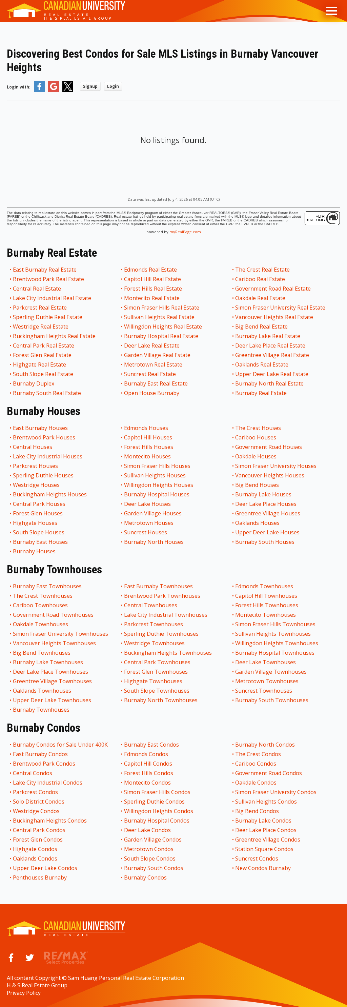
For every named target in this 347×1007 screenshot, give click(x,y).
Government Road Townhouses (54, 615)
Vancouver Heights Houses (270, 475)
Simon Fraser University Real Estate (280, 307)
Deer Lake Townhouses (266, 662)
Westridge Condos (37, 811)
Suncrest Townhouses (264, 691)
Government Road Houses (269, 447)
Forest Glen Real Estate (43, 355)
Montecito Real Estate (152, 298)
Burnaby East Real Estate (156, 383)
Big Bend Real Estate (262, 326)
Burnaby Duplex (34, 383)
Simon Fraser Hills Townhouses (275, 624)
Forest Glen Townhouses (156, 672)
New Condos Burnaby (263, 868)
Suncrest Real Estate (150, 374)
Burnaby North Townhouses (161, 700)
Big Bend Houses (257, 485)
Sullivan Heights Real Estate (160, 317)
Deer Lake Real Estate (152, 345)
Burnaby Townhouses (41, 710)
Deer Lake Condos (148, 830)
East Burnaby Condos (41, 754)
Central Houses (33, 447)
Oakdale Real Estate (260, 298)
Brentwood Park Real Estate (49, 279)
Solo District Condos (39, 801)
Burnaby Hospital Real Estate (161, 336)
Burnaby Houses (35, 551)
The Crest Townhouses (43, 596)
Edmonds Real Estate (151, 269)
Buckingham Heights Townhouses (168, 653)
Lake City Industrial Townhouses (166, 615)
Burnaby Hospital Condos (157, 820)
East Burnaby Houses (41, 428)
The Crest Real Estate (263, 269)
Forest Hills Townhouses (267, 605)
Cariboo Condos (256, 764)
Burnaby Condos (146, 877)
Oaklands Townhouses (42, 691)
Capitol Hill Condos (148, 764)
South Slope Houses (39, 532)
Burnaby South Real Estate (47, 393)
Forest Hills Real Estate (153, 288)
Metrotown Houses (149, 523)
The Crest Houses (258, 428)
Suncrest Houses (146, 532)
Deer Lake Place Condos (266, 830)
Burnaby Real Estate (261, 393)
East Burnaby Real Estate (45, 269)
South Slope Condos (150, 858)
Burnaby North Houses (154, 542)
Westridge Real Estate (41, 326)
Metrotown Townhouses (267, 681)
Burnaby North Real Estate (270, 383)
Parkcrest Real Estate (40, 307)
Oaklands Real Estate (262, 364)
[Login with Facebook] (39, 90)
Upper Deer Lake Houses (268, 532)
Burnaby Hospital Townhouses (275, 653)
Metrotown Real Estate (153, 364)
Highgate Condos (35, 849)
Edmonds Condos (146, 754)
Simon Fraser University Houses (276, 466)
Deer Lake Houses (148, 504)
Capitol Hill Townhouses (266, 596)
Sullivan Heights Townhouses (273, 634)
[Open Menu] (331, 11)
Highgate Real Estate (40, 364)
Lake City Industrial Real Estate (52, 298)
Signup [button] (90, 86)
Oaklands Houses (258, 523)
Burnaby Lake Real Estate (268, 336)
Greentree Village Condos (268, 839)
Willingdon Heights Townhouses (277, 643)
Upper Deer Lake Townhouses (52, 700)
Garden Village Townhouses (271, 672)
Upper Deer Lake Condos (45, 868)
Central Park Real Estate (44, 345)
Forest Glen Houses (38, 513)
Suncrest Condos (257, 858)
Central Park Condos (39, 830)
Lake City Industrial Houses (48, 456)
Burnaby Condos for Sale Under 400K (61, 745)
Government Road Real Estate (273, 288)
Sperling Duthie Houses (44, 475)
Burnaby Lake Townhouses (48, 662)
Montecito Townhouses (266, 615)
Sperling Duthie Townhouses (162, 634)
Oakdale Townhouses (41, 624)
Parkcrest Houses (36, 466)
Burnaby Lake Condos (263, 820)
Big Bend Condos (257, 811)
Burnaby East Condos (152, 745)
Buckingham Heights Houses (50, 494)
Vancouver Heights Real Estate (274, 317)
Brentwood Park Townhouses (162, 596)
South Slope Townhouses (157, 691)
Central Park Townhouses (157, 662)
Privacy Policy (24, 992)
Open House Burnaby (152, 393)
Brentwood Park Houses (44, 437)
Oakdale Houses (256, 456)
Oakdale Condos (256, 782)
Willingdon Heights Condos (159, 811)
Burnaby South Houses (265, 542)
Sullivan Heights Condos (266, 801)
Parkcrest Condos (36, 792)
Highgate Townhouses (153, 681)
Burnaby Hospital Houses (157, 494)
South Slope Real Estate (43, 374)
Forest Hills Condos (149, 773)
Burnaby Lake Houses (263, 494)
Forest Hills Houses (149, 447)
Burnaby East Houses (41, 542)
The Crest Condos (258, 754)
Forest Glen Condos (38, 839)
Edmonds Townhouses (264, 586)
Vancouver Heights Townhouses (55, 643)
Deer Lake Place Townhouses (51, 672)
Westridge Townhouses (155, 643)
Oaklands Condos (35, 858)
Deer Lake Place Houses (266, 504)
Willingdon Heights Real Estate (163, 326)
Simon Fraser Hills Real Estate (162, 307)
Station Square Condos (264, 849)
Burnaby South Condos (154, 868)
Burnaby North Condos (265, 745)
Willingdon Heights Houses (159, 485)
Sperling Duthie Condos (155, 801)
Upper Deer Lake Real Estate (272, 374)
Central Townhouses (151, 605)
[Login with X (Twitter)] (67, 90)
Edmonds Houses (146, 428)
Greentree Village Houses (268, 513)
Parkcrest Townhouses (154, 624)
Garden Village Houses (153, 513)
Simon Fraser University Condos (276, 792)
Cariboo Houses (256, 437)
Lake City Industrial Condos (48, 782)
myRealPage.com (185, 231)
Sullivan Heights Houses (155, 475)
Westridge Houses (37, 485)
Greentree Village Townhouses (53, 681)
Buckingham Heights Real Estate (55, 336)
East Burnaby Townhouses (159, 586)
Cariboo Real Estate (260, 279)
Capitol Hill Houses (148, 437)
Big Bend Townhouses (42, 653)
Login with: (18, 87)
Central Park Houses (39, 504)
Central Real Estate (37, 288)
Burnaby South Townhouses (272, 700)
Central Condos (33, 773)
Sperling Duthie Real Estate (48, 317)
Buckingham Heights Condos (50, 820)
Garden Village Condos (153, 839)
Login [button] (113, 86)
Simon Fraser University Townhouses (61, 634)
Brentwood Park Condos (44, 764)
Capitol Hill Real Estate (153, 279)
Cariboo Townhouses (41, 605)
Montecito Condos (148, 782)
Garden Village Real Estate (157, 355)
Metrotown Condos (149, 849)
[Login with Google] (53, 90)
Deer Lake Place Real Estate (270, 345)
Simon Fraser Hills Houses (157, 466)
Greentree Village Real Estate (272, 355)
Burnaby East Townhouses (48, 586)
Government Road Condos (269, 773)
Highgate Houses (35, 523)
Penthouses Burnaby (40, 877)
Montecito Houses (148, 456)
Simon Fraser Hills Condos (157, 792)
